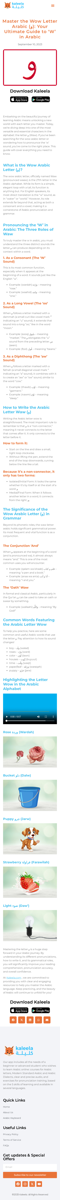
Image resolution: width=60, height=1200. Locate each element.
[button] (52, 5)
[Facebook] (18, 1184)
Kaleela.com (13, 977)
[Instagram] (25, 1184)
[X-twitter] (32, 1184)
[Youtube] (39, 1184)
